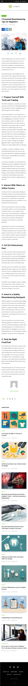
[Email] (20, 53)
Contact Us (6, 671)
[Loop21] (14, 7)
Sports (4, 15)
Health (3, 430)
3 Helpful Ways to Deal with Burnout (12, 617)
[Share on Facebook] (3, 29)
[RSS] (18, 667)
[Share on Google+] (12, 399)
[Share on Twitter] (6, 29)
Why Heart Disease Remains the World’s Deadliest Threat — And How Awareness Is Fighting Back (14, 496)
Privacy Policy (17, 674)
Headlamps (8, 119)
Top (14, 682)
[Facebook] (10, 667)
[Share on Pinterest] (15, 399)
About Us (9, 674)
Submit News (14, 671)
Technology (5, 643)
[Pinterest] (16, 53)
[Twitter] (14, 667)
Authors (21, 671)
